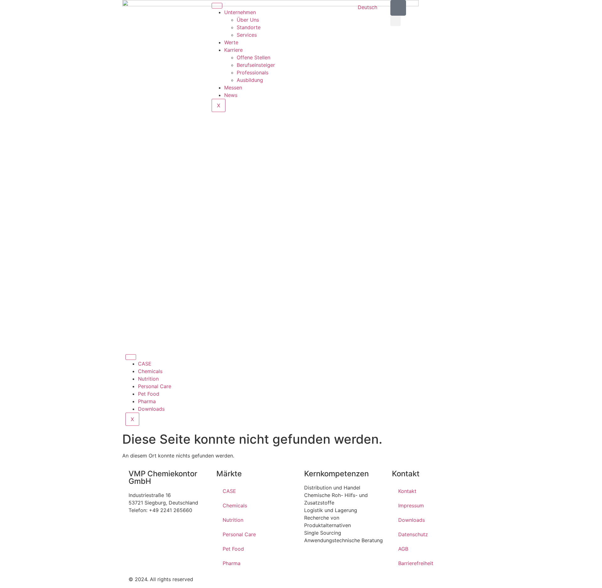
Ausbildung (250, 80)
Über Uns (248, 20)
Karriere (233, 50)
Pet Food (148, 394)
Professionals (252, 72)
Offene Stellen (253, 57)
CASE (144, 364)
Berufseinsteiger (256, 65)
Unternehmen (240, 12)
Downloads (151, 409)
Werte (231, 42)
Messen (233, 87)
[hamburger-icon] (217, 5)
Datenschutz (413, 534)
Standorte (249, 27)
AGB (403, 549)
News (230, 95)
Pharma (147, 401)
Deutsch (367, 7)
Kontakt (407, 491)
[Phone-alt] (398, 8)
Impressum (411, 505)
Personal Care (154, 386)
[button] (395, 21)
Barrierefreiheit (415, 563)
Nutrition (148, 379)
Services (247, 35)
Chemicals (150, 371)
